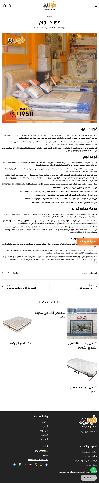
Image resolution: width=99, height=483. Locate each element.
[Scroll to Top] (4, 470)
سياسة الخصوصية (89, 452)
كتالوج (45, 422)
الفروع (45, 426)
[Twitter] (3, 273)
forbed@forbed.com (38, 460)
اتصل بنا (44, 435)
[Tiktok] (25, 464)
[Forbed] (49, 5)
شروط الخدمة (91, 465)
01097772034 (41, 451)
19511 (45, 455)
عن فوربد (44, 430)
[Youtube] (30, 464)
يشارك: (15, 273)
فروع (84, 273)
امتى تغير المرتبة (21, 343)
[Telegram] (14, 464)
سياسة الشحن (91, 456)
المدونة (49, 16)
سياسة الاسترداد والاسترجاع (86, 460)
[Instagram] (41, 464)
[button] (4, 5)
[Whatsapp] (20, 464)
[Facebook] (8, 273)
